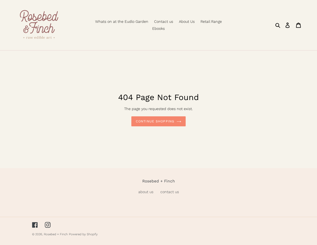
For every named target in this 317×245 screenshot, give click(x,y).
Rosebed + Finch (56, 234)
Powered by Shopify (83, 234)
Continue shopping (155, 121)
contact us (169, 192)
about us (145, 192)
